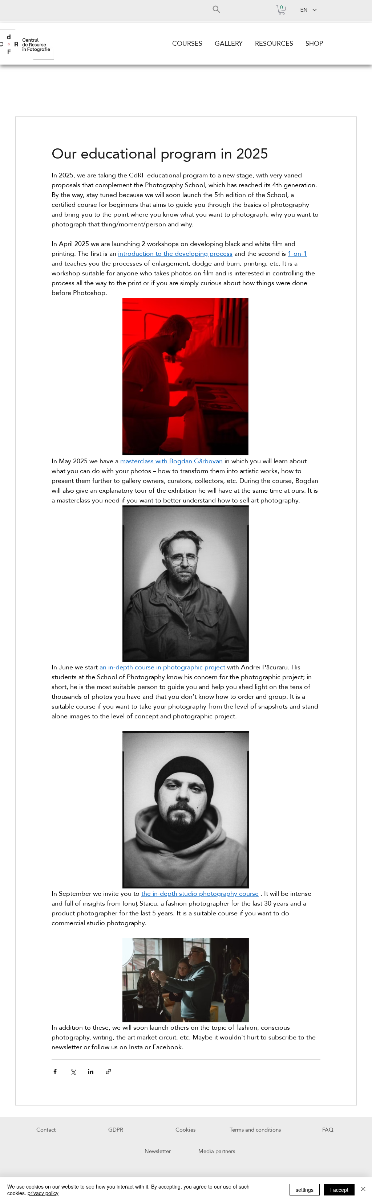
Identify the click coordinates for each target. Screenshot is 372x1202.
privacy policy (43, 1193)
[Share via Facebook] (55, 1071)
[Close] (363, 1189)
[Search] (216, 9)
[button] (281, 10)
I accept (339, 1189)
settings (305, 1189)
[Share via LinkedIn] (90, 1071)
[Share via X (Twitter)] (72, 1071)
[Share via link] (108, 1071)
